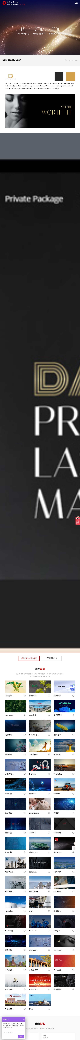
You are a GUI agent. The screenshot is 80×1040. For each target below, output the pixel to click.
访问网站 (75, 60)
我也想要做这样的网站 (29, 658)
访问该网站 (51, 658)
